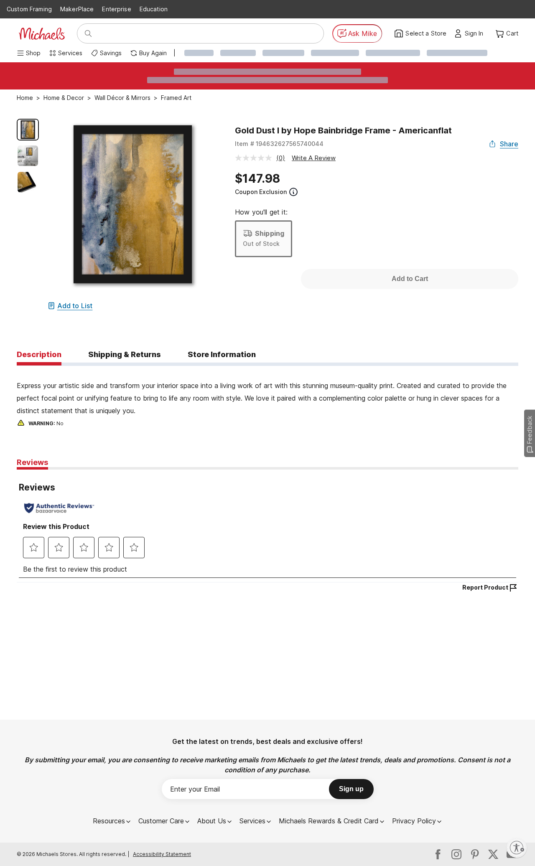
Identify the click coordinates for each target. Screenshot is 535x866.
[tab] (39, 355)
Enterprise (116, 9)
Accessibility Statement (162, 854)
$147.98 (257, 178)
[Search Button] (88, 33)
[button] (476, 33)
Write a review (314, 158)
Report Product (485, 587)
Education (154, 9)
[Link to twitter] (493, 854)
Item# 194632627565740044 (279, 143)
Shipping (269, 233)
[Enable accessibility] (517, 848)
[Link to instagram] (456, 854)
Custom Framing (29, 9)
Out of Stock (261, 243)
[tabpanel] (267, 397)
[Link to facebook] (438, 854)
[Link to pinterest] (475, 854)
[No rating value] (255, 158)
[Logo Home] (42, 34)
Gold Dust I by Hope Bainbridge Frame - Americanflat (343, 130)
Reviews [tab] (32, 462)
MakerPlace (77, 9)
